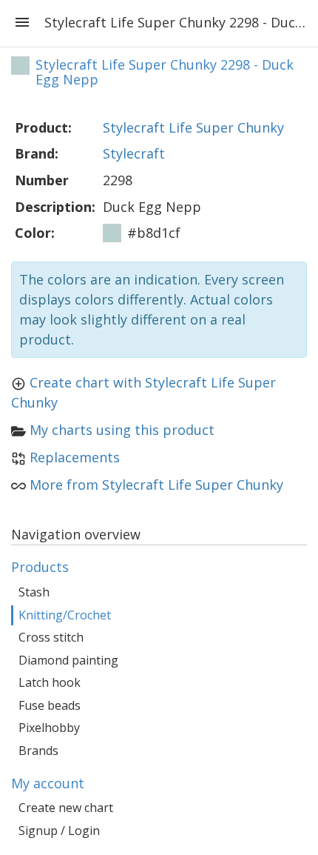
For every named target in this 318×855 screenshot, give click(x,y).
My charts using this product (122, 430)
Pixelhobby (49, 727)
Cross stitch (51, 637)
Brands (38, 750)
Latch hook (49, 682)
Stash (34, 592)
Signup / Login (59, 830)
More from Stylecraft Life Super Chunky (156, 484)
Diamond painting (68, 660)
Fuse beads (49, 705)
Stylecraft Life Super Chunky (193, 127)
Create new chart (65, 807)
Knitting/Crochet (64, 615)
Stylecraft (134, 153)
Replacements (75, 457)
